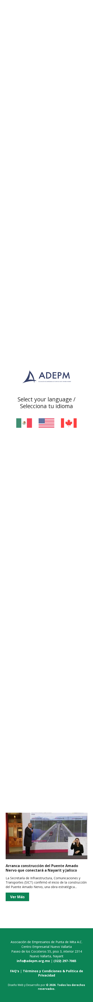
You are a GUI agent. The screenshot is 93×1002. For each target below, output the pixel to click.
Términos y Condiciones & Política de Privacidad (53, 973)
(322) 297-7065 (64, 961)
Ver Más (17, 896)
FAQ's (14, 971)
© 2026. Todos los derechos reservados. (61, 987)
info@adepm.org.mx (33, 961)
